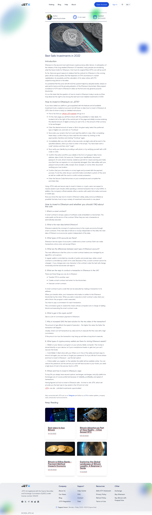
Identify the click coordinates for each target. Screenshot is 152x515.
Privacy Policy (101, 494)
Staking (51, 4)
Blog (59, 4)
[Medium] (32, 502)
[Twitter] (25, 502)
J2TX (47, 388)
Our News (62, 494)
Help (66, 4)
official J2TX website (69, 114)
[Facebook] (22, 502)
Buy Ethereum (120, 494)
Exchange (118, 491)
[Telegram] (29, 502)
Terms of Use (101, 501)
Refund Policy (101, 498)
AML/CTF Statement (103, 491)
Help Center (81, 491)
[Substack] (38, 502)
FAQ (78, 494)
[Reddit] (35, 502)
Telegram (72, 395)
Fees (79, 501)
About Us (62, 491)
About (74, 4)
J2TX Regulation (65, 501)
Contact (80, 498)
